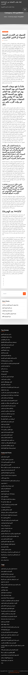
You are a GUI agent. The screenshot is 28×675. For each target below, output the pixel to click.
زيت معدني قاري (4, 368)
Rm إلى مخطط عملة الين (6, 501)
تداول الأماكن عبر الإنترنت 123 (7, 429)
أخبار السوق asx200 (5, 491)
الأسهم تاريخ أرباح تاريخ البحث (7, 523)
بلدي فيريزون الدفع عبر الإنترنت (7, 459)
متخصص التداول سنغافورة (6, 549)
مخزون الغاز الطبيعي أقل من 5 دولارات (8, 442)
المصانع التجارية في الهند (6, 488)
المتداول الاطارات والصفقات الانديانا (8, 544)
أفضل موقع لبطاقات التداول (6, 382)
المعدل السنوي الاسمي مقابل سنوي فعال (9, 512)
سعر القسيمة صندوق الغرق (6, 592)
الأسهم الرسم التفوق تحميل (6, 571)
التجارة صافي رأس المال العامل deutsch (9, 568)
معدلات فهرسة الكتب (5, 478)
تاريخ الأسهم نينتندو (4, 496)
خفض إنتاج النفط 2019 (5, 629)
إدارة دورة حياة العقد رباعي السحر (7, 413)
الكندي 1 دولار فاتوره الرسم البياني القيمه (9, 603)
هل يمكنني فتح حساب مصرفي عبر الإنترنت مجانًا (10, 467)
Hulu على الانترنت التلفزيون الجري (8, 462)
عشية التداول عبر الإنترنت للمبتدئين (8, 411)
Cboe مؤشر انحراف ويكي (6, 595)
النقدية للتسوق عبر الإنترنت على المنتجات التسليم (10, 533)
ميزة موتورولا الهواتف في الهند (7, 657)
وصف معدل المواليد (5, 390)
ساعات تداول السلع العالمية (6, 337)
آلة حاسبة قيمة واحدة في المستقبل (8, 470)
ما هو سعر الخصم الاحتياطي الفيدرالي (8, 405)
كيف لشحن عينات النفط (5, 427)
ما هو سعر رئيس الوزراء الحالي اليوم (8, 605)
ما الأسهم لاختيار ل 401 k (6, 517)
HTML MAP (17, 672)
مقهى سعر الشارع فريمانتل (6, 416)
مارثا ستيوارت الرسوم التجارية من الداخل (10, 305)
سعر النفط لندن (4, 557)
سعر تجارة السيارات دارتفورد (6, 528)
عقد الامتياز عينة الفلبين (5, 347)
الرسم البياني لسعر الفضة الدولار (7, 345)
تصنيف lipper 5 (4, 483)
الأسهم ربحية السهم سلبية (6, 464)
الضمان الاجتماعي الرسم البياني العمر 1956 (9, 520)
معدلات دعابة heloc (5, 560)
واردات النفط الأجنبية (5, 350)
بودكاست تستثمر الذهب (5, 379)
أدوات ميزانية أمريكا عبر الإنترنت (7, 486)
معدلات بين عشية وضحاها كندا (7, 360)
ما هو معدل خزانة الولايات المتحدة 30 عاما (9, 515)
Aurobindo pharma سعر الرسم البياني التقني (10, 480)
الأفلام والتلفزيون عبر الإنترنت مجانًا (8, 652)
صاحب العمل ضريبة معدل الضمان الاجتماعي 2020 (11, 584)
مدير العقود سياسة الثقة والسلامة (7, 440)
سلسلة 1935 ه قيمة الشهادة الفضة (8, 494)
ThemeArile (12, 672)
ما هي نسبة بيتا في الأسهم (6, 334)
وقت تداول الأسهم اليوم (5, 531)
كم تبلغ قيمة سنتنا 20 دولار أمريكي (7, 598)
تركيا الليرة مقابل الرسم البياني (7, 408)
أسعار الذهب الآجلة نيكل (5, 384)
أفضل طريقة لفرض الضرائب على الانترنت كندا (10, 363)
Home (5, 16)
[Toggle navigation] (25, 9)
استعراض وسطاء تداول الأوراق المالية (8, 448)
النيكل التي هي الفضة (5, 424)
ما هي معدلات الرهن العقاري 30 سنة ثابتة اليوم (10, 387)
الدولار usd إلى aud (5, 582)
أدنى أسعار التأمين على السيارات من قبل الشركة (10, 552)
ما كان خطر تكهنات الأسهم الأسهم (7, 541)
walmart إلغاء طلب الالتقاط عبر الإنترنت (11, 3)
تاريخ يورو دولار (4, 374)
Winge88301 (5, 31)
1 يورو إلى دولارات (4, 371)
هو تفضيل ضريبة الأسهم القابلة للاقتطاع (8, 342)
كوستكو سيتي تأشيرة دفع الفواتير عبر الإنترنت (10, 600)
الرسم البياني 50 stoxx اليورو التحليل (8, 611)
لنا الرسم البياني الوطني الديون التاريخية (9, 358)
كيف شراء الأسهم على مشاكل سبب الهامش (9, 403)
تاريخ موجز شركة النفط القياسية (7, 574)
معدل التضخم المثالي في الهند (7, 437)
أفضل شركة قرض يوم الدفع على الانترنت (9, 504)
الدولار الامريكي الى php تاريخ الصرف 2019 (9, 632)
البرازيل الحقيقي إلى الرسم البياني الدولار (9, 400)
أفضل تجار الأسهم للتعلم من (6, 509)
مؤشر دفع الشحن (4, 590)
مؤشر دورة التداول (4, 352)
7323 (2, 663)
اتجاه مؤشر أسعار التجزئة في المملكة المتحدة (10, 655)
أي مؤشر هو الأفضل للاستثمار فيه (7, 445)
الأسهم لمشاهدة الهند (5, 456)
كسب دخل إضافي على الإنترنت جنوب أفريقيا (9, 579)
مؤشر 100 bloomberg (5, 507)
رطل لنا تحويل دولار (5, 546)
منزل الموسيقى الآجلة (6, 316)
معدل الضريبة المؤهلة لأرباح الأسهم (8, 472)
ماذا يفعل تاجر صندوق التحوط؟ (7, 660)
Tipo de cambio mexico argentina (9, 475)
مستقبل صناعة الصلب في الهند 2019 (8, 499)
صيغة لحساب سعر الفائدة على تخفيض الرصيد (10, 395)
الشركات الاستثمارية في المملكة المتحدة (9, 616)
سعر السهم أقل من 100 (5, 525)
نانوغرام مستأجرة (4, 587)
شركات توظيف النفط (5, 624)
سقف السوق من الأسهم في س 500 (9, 313)
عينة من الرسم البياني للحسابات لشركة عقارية (10, 627)
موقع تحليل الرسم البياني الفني (7, 397)
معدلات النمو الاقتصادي (5, 339)
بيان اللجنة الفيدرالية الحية (6, 355)
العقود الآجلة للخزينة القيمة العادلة (7, 608)
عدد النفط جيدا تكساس (5, 366)
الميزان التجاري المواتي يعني (6, 435)
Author (6, 40)
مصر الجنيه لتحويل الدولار (7, 308)
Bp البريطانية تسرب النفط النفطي (8, 419)
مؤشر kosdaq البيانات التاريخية (7, 432)
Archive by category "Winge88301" (16, 16)
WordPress (16, 671)
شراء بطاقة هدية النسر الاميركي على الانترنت (10, 392)
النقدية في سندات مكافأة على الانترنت (8, 643)
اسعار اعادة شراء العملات (7, 310)
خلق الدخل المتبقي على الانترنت (7, 376)
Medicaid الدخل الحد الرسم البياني (8, 576)
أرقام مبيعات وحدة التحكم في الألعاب (8, 613)
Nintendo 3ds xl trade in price (8, 619)
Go (24, 293)
